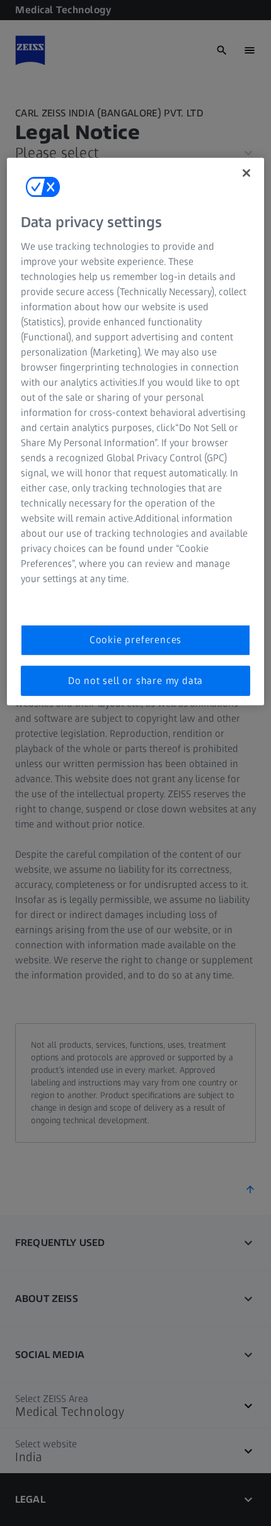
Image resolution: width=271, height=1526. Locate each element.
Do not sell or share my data (135, 681)
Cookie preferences (135, 640)
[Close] (246, 173)
